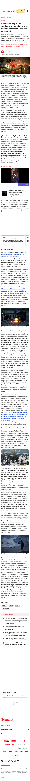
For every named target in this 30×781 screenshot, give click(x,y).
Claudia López (5, 608)
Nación (9, 17)
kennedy (4, 605)
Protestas (17, 605)
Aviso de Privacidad (7, 765)
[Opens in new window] (5, 761)
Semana (3, 17)
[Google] (2, 761)
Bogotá (11, 605)
